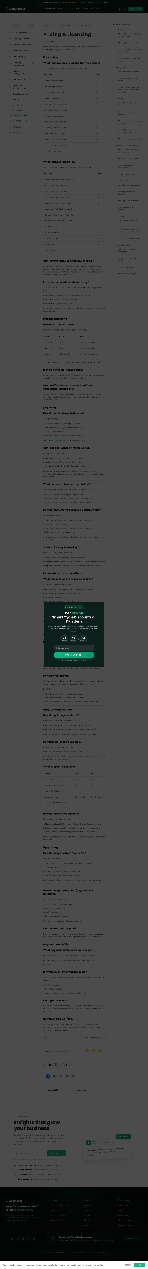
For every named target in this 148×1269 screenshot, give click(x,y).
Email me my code (72, 655)
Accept (139, 1265)
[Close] (103, 599)
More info (128, 1265)
